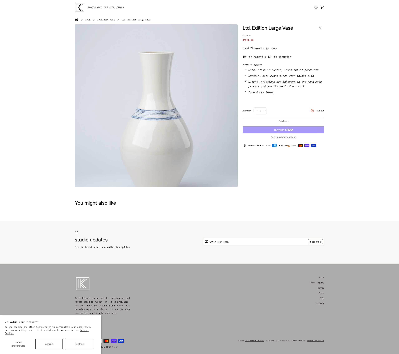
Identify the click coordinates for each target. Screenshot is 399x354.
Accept (49, 344)
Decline (79, 344)
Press (321, 293)
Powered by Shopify (315, 340)
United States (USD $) (103, 347)
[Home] (79, 7)
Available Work (106, 19)
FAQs (322, 298)
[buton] (103, 347)
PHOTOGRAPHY (95, 7)
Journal (320, 288)
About (321, 277)
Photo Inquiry (317, 283)
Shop (87, 19)
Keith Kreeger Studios (254, 340)
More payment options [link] (283, 137)
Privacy (320, 303)
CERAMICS (109, 7)
